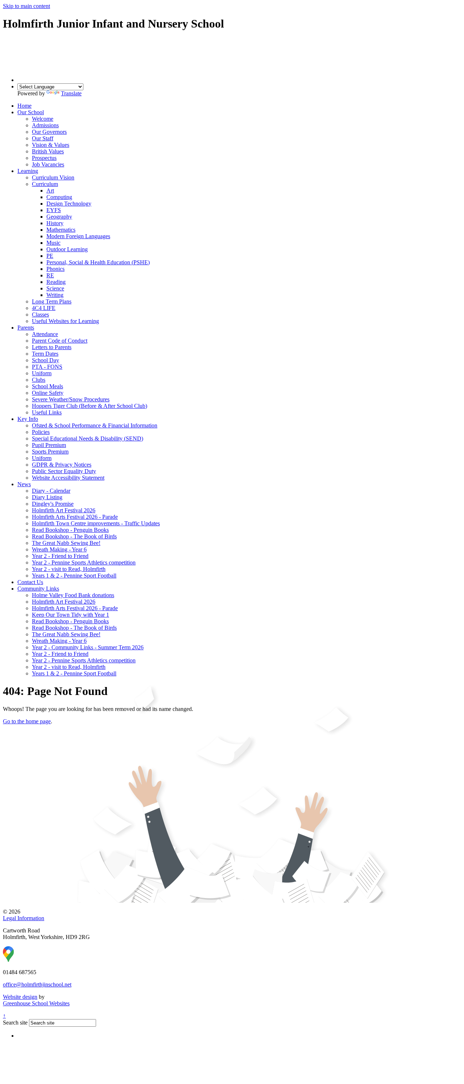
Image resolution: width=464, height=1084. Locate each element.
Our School (30, 112)
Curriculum (45, 184)
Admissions (45, 125)
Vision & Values (50, 145)
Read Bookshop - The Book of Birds (74, 536)
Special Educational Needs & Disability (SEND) (87, 438)
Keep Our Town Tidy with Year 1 (70, 615)
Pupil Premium (49, 445)
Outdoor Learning (67, 249)
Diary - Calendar (51, 491)
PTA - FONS (47, 367)
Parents (25, 327)
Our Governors (49, 132)
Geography (59, 217)
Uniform (41, 373)
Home (24, 106)
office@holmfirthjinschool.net (37, 984)
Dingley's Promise (53, 504)
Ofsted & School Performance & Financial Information (94, 425)
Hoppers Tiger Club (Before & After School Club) (89, 406)
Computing (59, 197)
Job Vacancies (48, 164)
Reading (56, 282)
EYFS (53, 210)
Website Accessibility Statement (68, 478)
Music (53, 243)
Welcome (42, 119)
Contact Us (30, 582)
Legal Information (23, 918)
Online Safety (47, 393)
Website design (20, 997)
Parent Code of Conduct (59, 341)
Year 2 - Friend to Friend (60, 556)
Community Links (38, 589)
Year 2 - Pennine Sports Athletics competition (84, 562)
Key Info (27, 419)
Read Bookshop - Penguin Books (70, 530)
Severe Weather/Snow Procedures (70, 399)
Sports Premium (50, 451)
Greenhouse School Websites (36, 1003)
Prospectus (44, 158)
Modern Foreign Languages (78, 236)
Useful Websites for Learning (65, 321)
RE (50, 275)
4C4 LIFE (43, 308)
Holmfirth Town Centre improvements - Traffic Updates (96, 523)
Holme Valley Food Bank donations (73, 595)
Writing (54, 295)
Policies (41, 432)
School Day (45, 360)
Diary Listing (47, 497)
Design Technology (68, 203)
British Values (48, 151)
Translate (71, 93)
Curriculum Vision (53, 177)
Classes (40, 314)
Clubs (38, 380)
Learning (27, 171)
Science (55, 288)
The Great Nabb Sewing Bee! (66, 543)
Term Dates (45, 354)
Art (50, 190)
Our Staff (42, 138)
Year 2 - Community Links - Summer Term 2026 (88, 647)
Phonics (55, 269)
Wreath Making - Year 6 (59, 549)
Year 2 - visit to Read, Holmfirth (68, 569)
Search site (15, 1022)
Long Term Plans (51, 301)
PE (49, 256)
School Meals (47, 386)
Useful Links (47, 412)
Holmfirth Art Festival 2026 (63, 510)
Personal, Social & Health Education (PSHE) (98, 262)
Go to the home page (27, 721)
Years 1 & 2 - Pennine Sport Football (74, 575)
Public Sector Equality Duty (64, 471)
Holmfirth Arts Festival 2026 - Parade (75, 517)
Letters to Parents (51, 347)
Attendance (45, 334)
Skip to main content (26, 6)
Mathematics (60, 230)
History (54, 223)
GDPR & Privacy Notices (61, 465)
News (24, 484)
